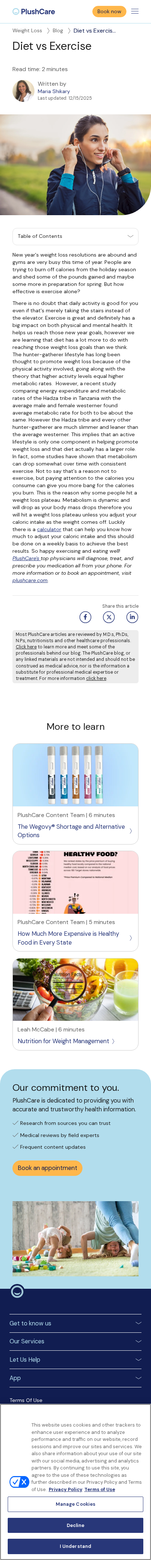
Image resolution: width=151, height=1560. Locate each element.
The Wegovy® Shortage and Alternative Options (71, 831)
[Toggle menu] (135, 11)
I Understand (76, 1546)
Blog (58, 30)
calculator (49, 529)
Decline (76, 1525)
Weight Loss (27, 30)
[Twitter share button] (108, 617)
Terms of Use (99, 1489)
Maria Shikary (54, 91)
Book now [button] (109, 11)
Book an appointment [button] (47, 1168)
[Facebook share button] (84, 617)
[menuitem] (33, 11)
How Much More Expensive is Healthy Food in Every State (68, 938)
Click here (26, 647)
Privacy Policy (65, 1489)
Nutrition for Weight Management (63, 1041)
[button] (75, 237)
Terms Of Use (26, 1400)
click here (96, 678)
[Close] (142, 1414)
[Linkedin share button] (131, 617)
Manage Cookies (76, 1504)
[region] (75, 1482)
